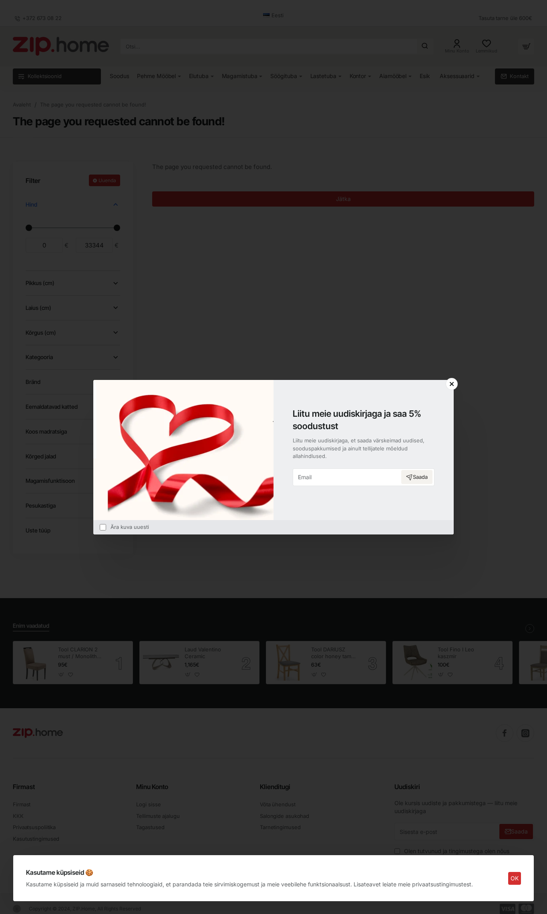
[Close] (452, 384)
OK (515, 878)
